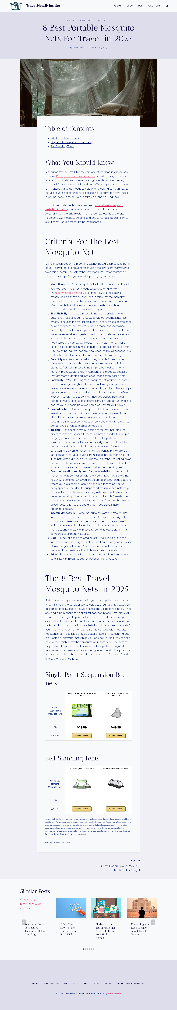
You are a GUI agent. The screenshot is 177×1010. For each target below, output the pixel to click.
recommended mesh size (70, 292)
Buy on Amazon (81, 736)
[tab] (83, 949)
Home (96, 983)
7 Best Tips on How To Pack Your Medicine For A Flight (120, 866)
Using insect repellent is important (66, 263)
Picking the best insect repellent (75, 176)
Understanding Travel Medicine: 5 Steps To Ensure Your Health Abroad (106, 931)
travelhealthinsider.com (83, 47)
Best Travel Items (149, 6)
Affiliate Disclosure (56, 983)
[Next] (153, 922)
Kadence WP (114, 993)
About (117, 6)
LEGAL (108, 983)
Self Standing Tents (62, 146)
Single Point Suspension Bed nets (71, 142)
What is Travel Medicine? (131, 983)
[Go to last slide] (24, 922)
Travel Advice (103, 20)
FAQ (86, 983)
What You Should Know (65, 138)
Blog (130, 6)
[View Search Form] (167, 6)
